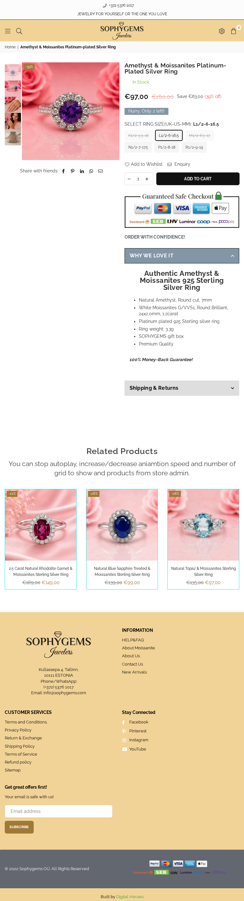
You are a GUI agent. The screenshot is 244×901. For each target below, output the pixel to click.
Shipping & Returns (154, 388)
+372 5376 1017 (121, 5)
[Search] (19, 30)
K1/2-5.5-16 (138, 135)
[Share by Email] (100, 171)
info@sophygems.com (65, 692)
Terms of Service (21, 754)
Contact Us (132, 664)
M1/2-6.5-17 (199, 135)
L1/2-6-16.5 (169, 135)
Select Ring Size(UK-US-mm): (172, 124)
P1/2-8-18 (166, 147)
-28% (94, 494)
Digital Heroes (130, 896)
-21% (12, 494)
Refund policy (18, 762)
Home (10, 47)
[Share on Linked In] (82, 171)
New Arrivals (134, 672)
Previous (27, 111)
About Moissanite (138, 648)
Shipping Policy (20, 746)
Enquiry (181, 164)
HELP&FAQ (133, 640)
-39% (29, 67)
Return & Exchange (23, 738)
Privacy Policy (18, 730)
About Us (131, 655)
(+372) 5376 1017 (59, 687)
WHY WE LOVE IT (151, 256)
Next (114, 111)
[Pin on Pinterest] (73, 171)
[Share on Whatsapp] (91, 171)
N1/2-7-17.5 (138, 147)
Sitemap (13, 770)
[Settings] (222, 30)
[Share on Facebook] (63, 171)
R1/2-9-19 (194, 147)
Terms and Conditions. (26, 722)
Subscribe (19, 827)
